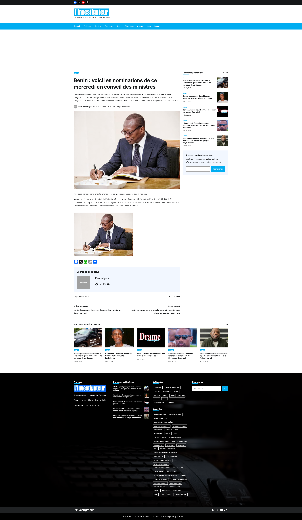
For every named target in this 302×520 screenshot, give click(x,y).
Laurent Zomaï (172, 456)
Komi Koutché (158, 456)
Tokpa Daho (166, 490)
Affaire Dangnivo (160, 414)
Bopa (177, 430)
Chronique (157, 387)
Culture (157, 391)
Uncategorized (159, 403)
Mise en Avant (178, 468)
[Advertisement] (151, 49)
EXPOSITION (84, 296)
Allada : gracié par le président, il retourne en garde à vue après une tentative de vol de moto (197, 82)
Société (76, 73)
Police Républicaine (160, 479)
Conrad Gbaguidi (175, 437)
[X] (79, 2)
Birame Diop (158, 430)
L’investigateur (87, 106)
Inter (165, 395)
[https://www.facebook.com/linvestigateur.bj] (213, 510)
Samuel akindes (175, 483)
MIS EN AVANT (171, 471)
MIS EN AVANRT (159, 471)
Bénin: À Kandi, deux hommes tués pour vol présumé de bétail (199, 111)
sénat (156, 490)
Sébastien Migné (174, 487)
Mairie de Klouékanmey (162, 468)
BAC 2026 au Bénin (175, 414)
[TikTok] (87, 2)
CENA (175, 433)
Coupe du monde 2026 (179, 441)
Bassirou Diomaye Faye (161, 426)
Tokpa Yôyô (177, 490)
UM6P (155, 494)
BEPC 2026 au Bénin (179, 426)
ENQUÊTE (157, 395)
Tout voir (225, 73)
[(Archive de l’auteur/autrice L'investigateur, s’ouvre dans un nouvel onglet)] (75, 107)
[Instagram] (104, 284)
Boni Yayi (169, 430)
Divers (185, 78)
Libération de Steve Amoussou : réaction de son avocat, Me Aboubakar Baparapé (199, 125)
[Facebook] (75, 2)
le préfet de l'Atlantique (162, 460)
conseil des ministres (161, 441)
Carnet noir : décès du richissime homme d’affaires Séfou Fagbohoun (197, 97)
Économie (171, 403)
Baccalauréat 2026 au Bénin (163, 422)
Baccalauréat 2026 (160, 418)
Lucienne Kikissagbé (161, 464)
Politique (181, 395)
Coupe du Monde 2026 (172, 387)
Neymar (183, 475)
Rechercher (218, 169)
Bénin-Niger (158, 433)
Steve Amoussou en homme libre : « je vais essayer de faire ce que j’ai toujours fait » (198, 140)
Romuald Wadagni (160, 483)
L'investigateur (84, 510)
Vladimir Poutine (180, 494)
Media (172, 395)
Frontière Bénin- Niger (167, 449)
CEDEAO (168, 433)
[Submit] (225, 388)
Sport (165, 399)
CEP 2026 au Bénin (160, 437)
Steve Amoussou (159, 487)
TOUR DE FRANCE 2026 (177, 399)
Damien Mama (158, 445)
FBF (155, 449)
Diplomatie (167, 391)
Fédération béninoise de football (165, 452)
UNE (162, 494)
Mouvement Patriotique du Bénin (165, 475)
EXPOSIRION (170, 445)
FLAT (181, 516)
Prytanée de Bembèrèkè (179, 479)
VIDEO (169, 494)
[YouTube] (83, 2)
